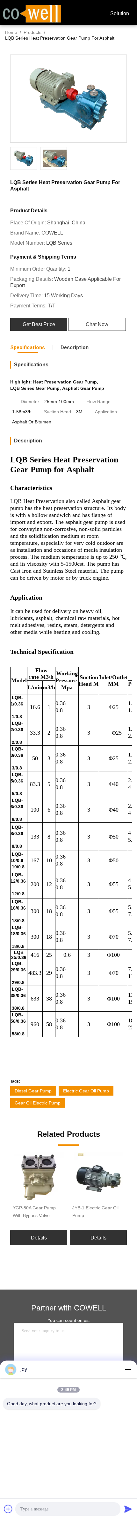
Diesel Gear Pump (33, 1090)
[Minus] (128, 1369)
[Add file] (8, 1509)
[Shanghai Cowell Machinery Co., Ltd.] (32, 13)
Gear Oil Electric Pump (38, 1102)
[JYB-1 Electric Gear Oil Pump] (98, 1176)
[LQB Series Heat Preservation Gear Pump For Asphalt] (68, 99)
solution (119, 13)
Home (11, 32)
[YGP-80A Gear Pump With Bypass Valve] (38, 1176)
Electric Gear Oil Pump (86, 1090)
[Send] (128, 1509)
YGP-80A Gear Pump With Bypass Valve (34, 1211)
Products (32, 32)
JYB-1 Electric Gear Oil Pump (95, 1211)
